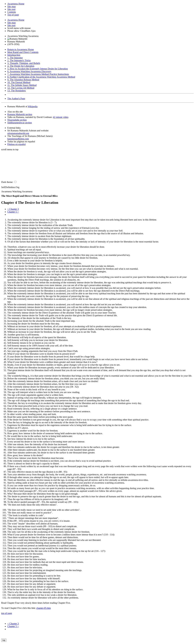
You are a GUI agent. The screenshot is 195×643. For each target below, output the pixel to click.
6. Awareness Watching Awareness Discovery (29, 71)
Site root (11, 9)
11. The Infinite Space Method (22, 85)
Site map (11, 6)
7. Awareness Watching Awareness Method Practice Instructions (38, 74)
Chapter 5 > (13, 211)
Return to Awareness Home (20, 49)
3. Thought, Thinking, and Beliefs (23, 63)
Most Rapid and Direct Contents (22, 52)
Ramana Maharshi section (19, 114)
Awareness (15, 3)
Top (13, 14)
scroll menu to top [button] (9, 149)
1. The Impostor (15, 57)
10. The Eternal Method (18, 82)
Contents (11, 12)
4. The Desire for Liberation (20, 66)
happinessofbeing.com (18, 138)
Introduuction (13, 55)
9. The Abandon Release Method (23, 79)
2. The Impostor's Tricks (19, 60)
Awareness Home (15, 20)
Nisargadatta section (17, 120)
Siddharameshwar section (19, 122)
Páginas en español (16, 144)
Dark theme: (7, 182)
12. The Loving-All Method (20, 88)
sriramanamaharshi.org (18, 133)
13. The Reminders (16, 90)
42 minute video (60, 117)
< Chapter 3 (13, 209)
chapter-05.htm (43, 608)
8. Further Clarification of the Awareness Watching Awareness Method (41, 77)
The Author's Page (16, 98)
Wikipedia (32, 106)
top (3, 640)
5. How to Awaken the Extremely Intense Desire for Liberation (37, 68)
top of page (6, 613)
